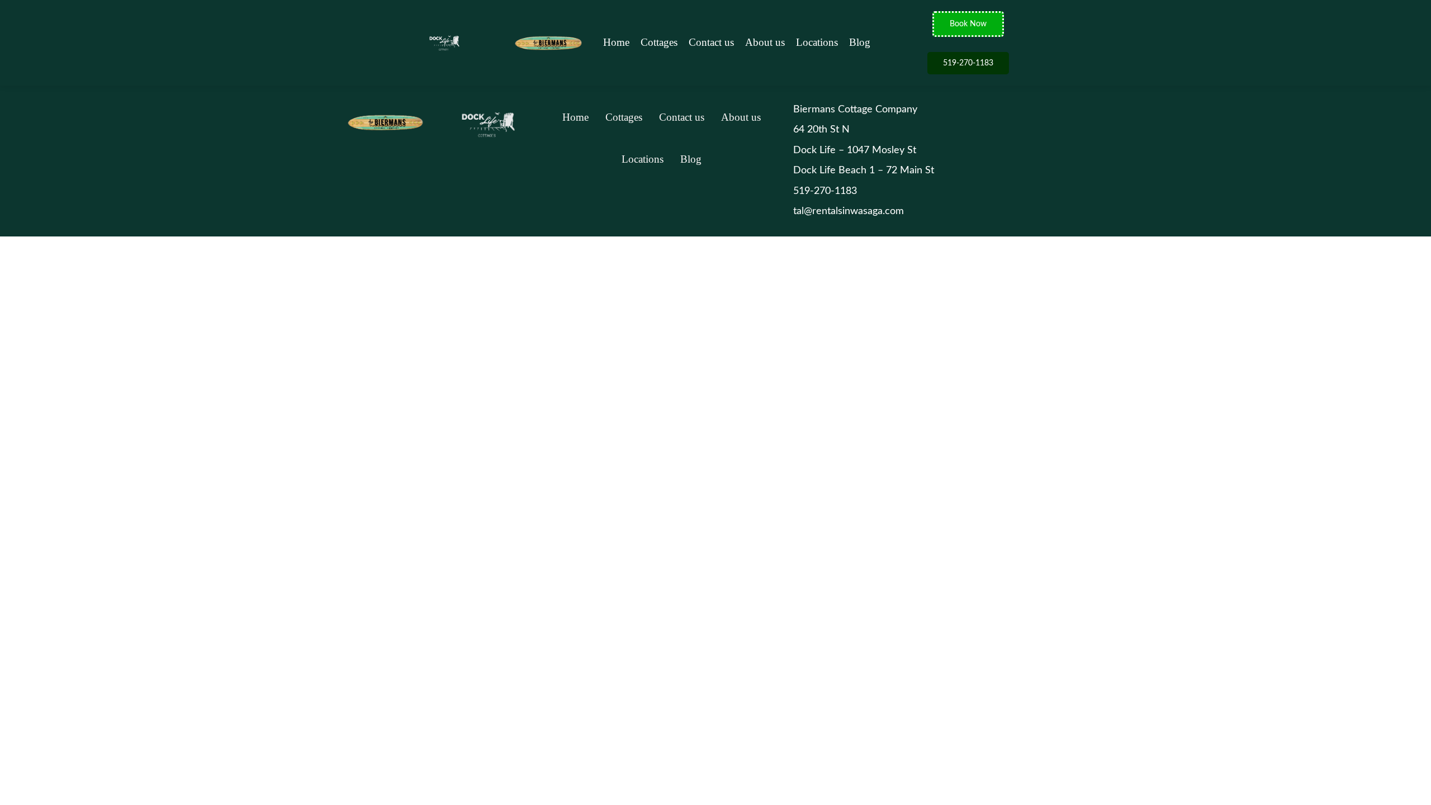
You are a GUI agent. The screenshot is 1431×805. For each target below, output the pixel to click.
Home (616, 42)
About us (765, 42)
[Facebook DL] (649, 208)
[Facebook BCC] (623, 208)
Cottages (659, 42)
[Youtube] (699, 208)
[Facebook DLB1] (674, 208)
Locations (817, 42)
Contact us (711, 42)
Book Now (968, 24)
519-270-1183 (968, 63)
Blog (859, 42)
